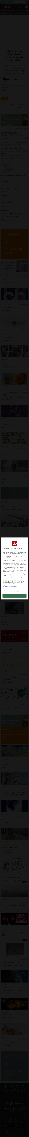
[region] (14, 568)
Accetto (14, 595)
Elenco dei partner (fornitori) (9, 586)
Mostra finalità (14, 591)
